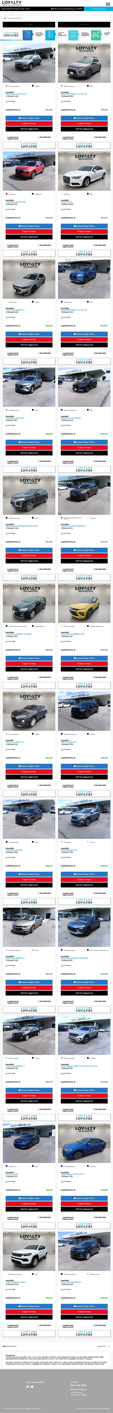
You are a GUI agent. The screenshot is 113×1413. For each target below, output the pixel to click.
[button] (54, 62)
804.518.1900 (45, 137)
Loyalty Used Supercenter (12, 138)
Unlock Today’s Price (29, 118)
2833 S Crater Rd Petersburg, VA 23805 (67, 9)
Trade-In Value (29, 123)
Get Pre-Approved (29, 129)
